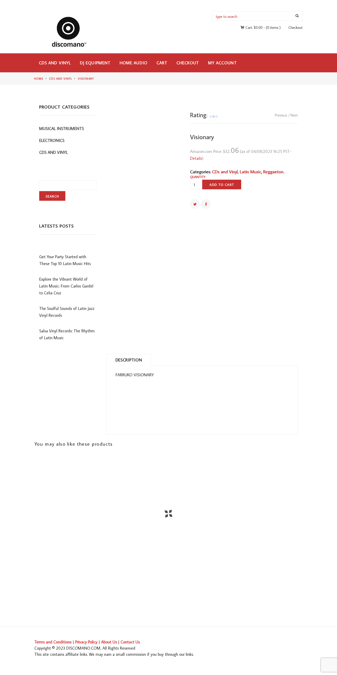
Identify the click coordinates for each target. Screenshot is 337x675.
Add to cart (222, 185)
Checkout (295, 27)
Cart (162, 62)
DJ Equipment (95, 62)
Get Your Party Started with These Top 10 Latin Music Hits (65, 260)
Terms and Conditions (53, 642)
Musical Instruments (61, 128)
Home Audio (133, 62)
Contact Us (130, 642)
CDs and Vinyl (55, 62)
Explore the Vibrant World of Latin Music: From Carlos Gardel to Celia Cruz (66, 286)
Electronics (51, 140)
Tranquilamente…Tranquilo (37, 553)
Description (129, 360)
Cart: (254, 27)
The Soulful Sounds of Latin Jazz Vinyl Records (66, 312)
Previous (281, 115)
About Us (109, 642)
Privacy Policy (86, 642)
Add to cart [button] (171, 519)
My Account (222, 62)
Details (196, 158)
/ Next (293, 115)
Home (38, 78)
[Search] (297, 16)
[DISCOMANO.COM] (71, 31)
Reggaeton (273, 171)
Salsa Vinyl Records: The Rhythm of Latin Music (67, 334)
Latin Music (250, 171)
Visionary (86, 78)
